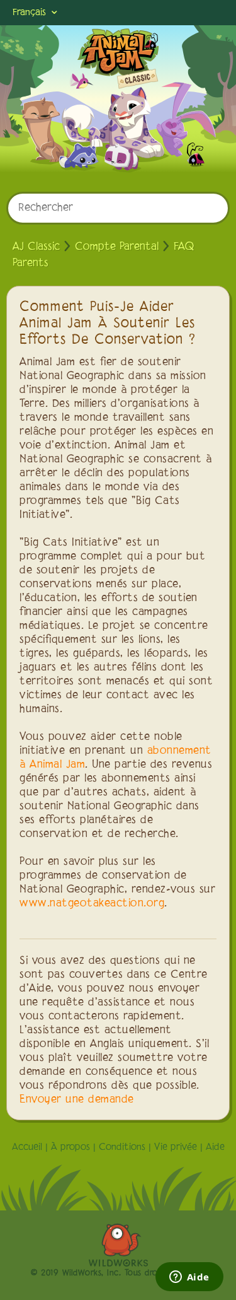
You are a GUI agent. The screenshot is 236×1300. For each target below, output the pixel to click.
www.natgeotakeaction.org (92, 904)
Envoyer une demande (77, 1100)
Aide (215, 1147)
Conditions (122, 1147)
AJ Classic (36, 247)
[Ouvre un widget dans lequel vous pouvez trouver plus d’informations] (189, 1278)
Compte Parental (117, 247)
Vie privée (175, 1147)
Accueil (27, 1147)
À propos (70, 1147)
